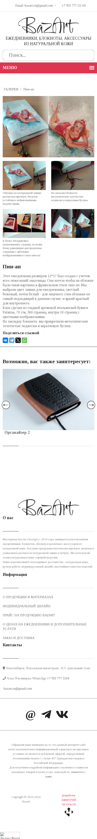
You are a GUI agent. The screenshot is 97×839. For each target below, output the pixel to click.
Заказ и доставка (19, 638)
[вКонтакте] (62, 715)
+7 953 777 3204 (58, 678)
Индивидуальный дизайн (27, 606)
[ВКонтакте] (5, 340)
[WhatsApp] (24, 340)
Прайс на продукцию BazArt (29, 615)
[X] (18, 340)
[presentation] (6, 405)
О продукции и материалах (28, 597)
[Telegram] (11, 340)
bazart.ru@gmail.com (17, 688)
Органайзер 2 (17, 432)
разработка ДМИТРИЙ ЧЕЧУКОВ (68, 800)
